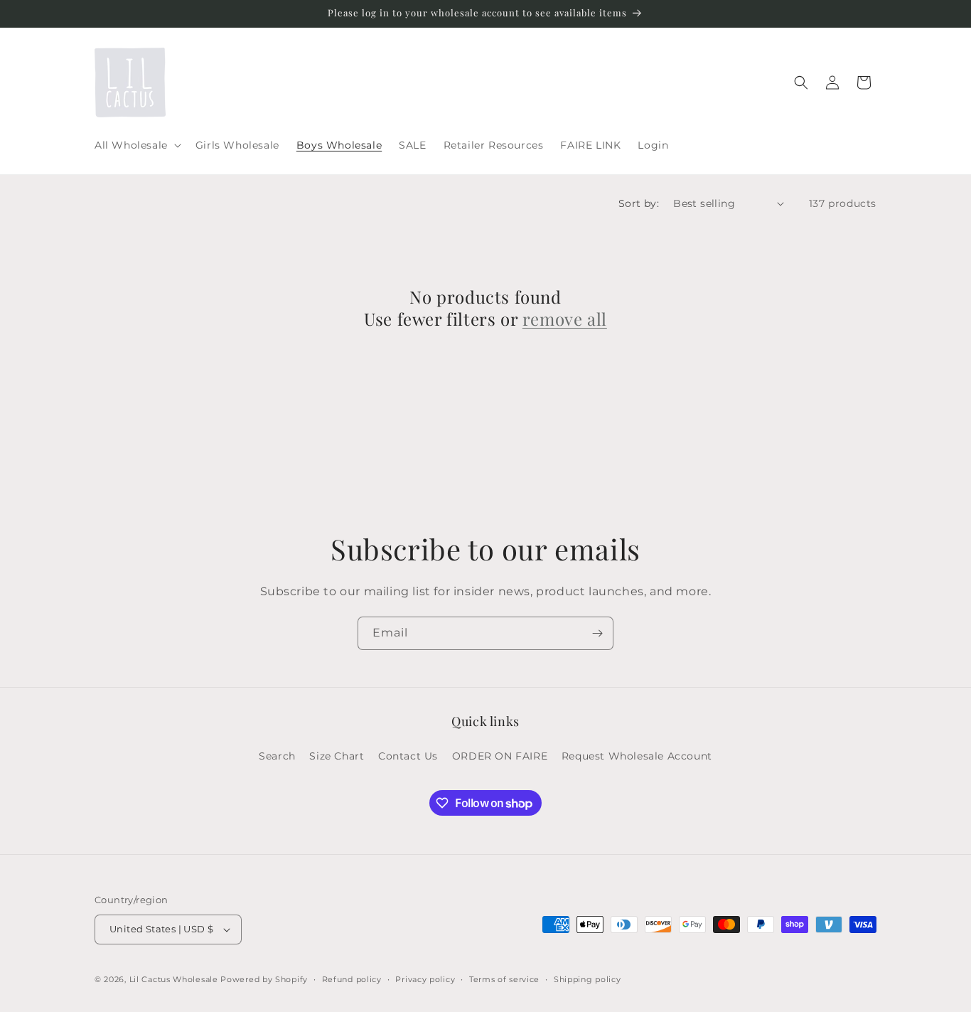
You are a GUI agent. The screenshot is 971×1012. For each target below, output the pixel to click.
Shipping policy (587, 979)
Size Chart (336, 756)
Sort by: (638, 203)
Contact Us (408, 756)
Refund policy (352, 979)
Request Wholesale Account (637, 756)
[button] (136, 145)
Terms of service (504, 979)
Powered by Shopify (264, 979)
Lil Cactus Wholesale (173, 979)
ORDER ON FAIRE (499, 756)
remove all (564, 319)
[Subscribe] (597, 633)
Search (277, 756)
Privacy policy (425, 979)
